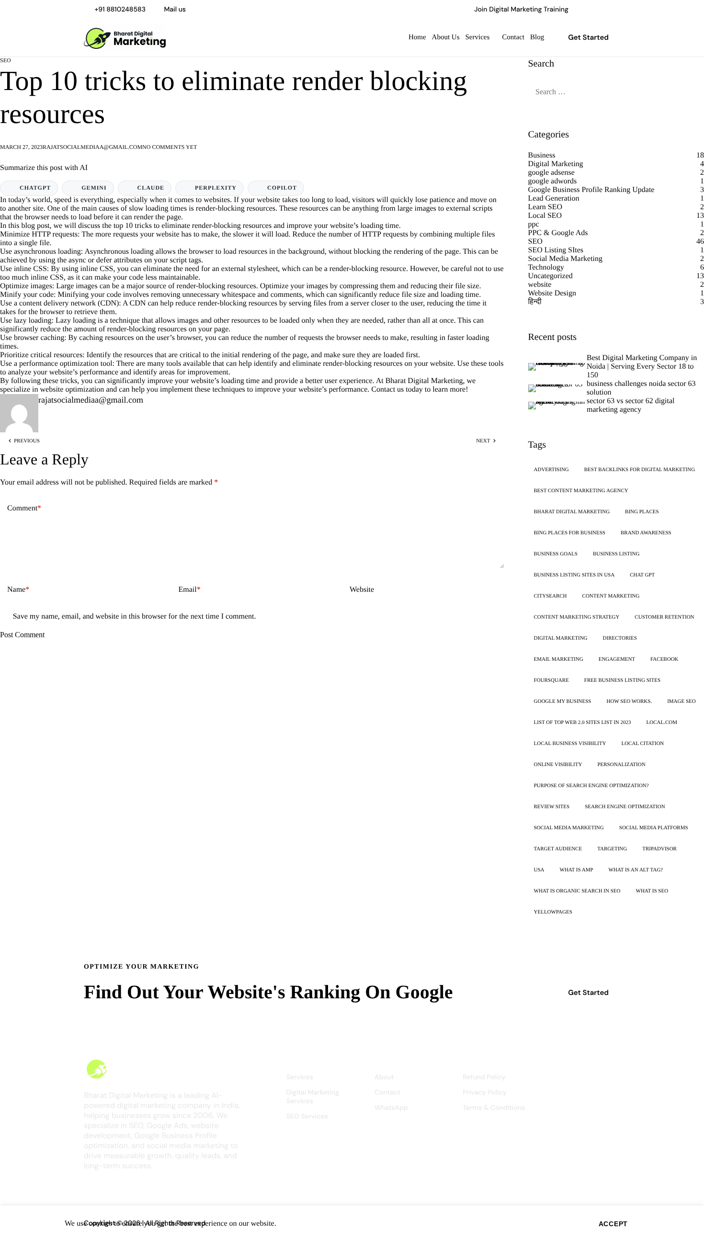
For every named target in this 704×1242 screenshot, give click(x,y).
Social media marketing (569, 828)
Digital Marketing (555, 164)
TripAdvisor (659, 849)
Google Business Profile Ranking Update (591, 190)
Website (362, 590)
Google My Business (562, 701)
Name (18, 590)
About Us (446, 37)
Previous (27, 441)
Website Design (552, 293)
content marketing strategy (577, 617)
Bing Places (642, 512)
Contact (513, 37)
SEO (5, 60)
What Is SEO (652, 891)
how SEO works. (629, 701)
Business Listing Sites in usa (574, 575)
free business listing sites (622, 680)
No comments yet (169, 147)
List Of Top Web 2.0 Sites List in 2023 (582, 722)
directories (620, 638)
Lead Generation (553, 198)
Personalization (621, 765)
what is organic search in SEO (577, 891)
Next (483, 441)
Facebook (664, 659)
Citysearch (550, 596)
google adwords (552, 181)
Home (417, 37)
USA (539, 870)
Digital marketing (561, 638)
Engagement (617, 659)
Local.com (662, 722)
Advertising (551, 470)
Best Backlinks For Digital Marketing (639, 470)
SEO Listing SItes (556, 250)
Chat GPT (642, 575)
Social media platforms (653, 828)
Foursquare (551, 680)
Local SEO (545, 216)
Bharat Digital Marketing (424, 381)
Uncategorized (550, 276)
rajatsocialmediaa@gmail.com (92, 147)
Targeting (612, 849)
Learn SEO (545, 207)
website (540, 285)
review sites (552, 807)
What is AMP (576, 870)
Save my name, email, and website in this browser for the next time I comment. (134, 616)
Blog (537, 37)
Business (542, 155)
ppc (533, 224)
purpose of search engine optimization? (591, 786)
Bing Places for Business (569, 533)
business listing (616, 554)
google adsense (551, 173)
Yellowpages (553, 912)
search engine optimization (625, 807)
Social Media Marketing (565, 259)
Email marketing (558, 659)
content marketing (611, 596)
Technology (546, 267)
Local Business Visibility (570, 743)
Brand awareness (646, 533)
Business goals (556, 554)
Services (478, 37)
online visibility (558, 765)
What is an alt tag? (636, 870)
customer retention (664, 617)
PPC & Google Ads (558, 233)
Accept (613, 1224)
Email (190, 590)
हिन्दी (535, 302)
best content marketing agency (581, 491)
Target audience (558, 849)
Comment (24, 508)
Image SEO (681, 701)
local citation (642, 743)
